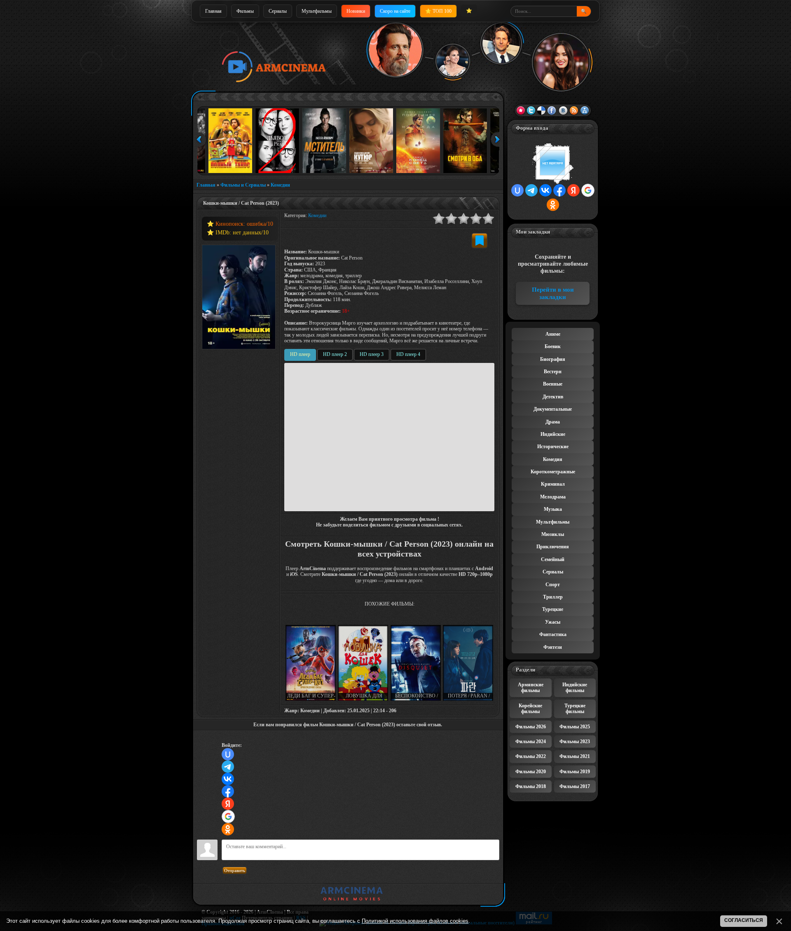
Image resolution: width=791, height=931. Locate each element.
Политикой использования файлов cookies (415, 921)
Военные (552, 384)
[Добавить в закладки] (479, 240)
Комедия (552, 459)
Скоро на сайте (395, 11)
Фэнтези (552, 647)
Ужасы (552, 622)
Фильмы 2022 (530, 756)
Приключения (552, 547)
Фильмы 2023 (574, 741)
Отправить (234, 870)
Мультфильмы (317, 11)
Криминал (553, 484)
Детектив (553, 397)
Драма (552, 422)
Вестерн (553, 371)
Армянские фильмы (530, 687)
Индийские (553, 434)
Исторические (553, 446)
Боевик (553, 346)
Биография (552, 359)
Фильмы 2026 (530, 727)
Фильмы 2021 (574, 756)
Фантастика (552, 634)
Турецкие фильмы (574, 708)
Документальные (553, 409)
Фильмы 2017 (574, 786)
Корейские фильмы (530, 708)
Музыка (553, 509)
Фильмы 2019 (574, 771)
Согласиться (743, 920)
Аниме (552, 334)
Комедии (280, 185)
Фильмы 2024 (530, 741)
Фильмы (245, 11)
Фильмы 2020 (530, 771)
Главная (213, 11)
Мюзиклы (552, 534)
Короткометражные (553, 472)
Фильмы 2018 (530, 786)
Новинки (355, 11)
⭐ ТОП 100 (438, 11)
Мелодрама (553, 497)
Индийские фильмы (574, 687)
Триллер (553, 597)
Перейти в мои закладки (553, 293)
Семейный (552, 559)
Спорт (552, 584)
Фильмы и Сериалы (243, 185)
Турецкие (552, 609)
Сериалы (278, 11)
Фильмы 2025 (574, 727)
